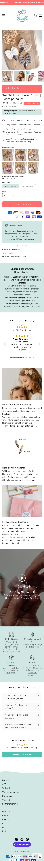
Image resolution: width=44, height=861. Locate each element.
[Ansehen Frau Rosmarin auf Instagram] (16, 839)
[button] (35, 15)
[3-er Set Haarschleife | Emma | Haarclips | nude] (33, 155)
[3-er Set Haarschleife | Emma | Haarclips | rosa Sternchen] (21, 168)
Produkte (6, 811)
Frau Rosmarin (25, 851)
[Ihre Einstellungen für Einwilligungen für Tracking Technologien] (40, 857)
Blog (4, 823)
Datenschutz (7, 796)
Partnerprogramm (10, 804)
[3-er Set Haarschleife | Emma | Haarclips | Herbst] (8, 155)
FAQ (4, 827)
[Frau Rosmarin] (22, 15)
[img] (22, 327)
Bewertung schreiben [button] (22, 754)
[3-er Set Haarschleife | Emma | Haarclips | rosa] (8, 168)
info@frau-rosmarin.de (32, 673)
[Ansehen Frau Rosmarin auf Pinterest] (27, 839)
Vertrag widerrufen (10, 792)
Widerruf (6, 788)
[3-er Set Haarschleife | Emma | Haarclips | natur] (21, 155)
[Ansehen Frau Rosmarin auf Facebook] (22, 839)
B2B (4, 831)
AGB (4, 784)
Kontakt (5, 815)
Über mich (6, 819)
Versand (14, 106)
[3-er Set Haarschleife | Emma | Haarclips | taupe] (7, 76)
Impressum (7, 780)
